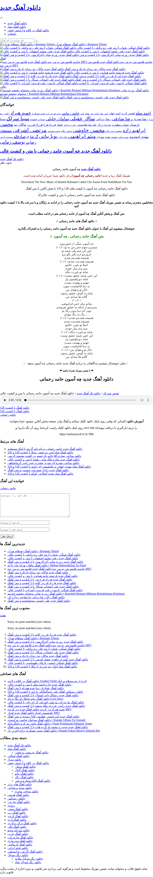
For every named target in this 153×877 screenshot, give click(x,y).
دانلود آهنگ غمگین (18, 756)
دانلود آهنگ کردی (17, 816)
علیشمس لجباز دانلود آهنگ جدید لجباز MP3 (33, 712)
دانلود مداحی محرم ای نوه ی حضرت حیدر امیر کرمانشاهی (43, 463)
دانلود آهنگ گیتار (25, 770)
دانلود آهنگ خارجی (18, 802)
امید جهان (114, 113)
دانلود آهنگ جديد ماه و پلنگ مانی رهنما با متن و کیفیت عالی (43, 459)
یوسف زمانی (12, 141)
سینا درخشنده (37, 119)
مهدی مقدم (111, 137)
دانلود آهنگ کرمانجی (19, 844)
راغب (7, 113)
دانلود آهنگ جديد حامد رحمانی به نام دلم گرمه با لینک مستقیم (44, 448)
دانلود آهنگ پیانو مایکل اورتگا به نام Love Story (35, 698)
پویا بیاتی (48, 136)
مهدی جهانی (123, 137)
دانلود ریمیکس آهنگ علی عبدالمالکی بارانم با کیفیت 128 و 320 (45, 691)
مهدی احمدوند (139, 137)
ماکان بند (20, 125)
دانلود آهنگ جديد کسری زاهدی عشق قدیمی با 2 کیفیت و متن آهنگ (47, 659)
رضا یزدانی (103, 119)
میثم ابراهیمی (82, 136)
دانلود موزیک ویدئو (18, 830)
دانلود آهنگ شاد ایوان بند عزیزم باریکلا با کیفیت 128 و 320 (42, 666)
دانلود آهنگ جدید (17, 23)
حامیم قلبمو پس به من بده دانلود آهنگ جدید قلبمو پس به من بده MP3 (49, 568)
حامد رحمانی (8, 414)
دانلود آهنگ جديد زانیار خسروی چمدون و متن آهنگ (38, 470)
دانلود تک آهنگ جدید (12, 159)
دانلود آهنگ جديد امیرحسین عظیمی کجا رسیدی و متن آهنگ (43, 716)
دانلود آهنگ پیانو (24, 773)
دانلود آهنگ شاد (16, 26)
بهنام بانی (85, 113)
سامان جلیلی (57, 118)
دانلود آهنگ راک (24, 777)
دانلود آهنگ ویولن (25, 766)
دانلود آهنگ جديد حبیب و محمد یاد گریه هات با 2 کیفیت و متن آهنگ (47, 727)
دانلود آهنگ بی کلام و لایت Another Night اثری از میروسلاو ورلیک (47, 681)
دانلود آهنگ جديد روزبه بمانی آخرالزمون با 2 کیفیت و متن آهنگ (45, 561)
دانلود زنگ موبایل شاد (28, 862)
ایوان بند (95, 113)
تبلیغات (11, 33)
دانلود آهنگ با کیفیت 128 (14, 407)
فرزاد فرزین (35, 125)
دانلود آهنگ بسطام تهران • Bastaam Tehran (33, 551)
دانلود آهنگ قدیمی (18, 794)
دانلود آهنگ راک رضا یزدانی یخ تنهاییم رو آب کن (36, 597)
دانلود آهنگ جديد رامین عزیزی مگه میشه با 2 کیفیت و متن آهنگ (46, 705)
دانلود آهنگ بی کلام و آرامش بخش (28, 30)
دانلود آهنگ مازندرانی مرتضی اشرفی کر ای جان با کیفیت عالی (45, 702)
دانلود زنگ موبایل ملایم (29, 858)
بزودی (11, 805)
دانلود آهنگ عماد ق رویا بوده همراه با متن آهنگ (35, 688)
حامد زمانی (70, 113)
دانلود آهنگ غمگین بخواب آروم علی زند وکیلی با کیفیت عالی (43, 554)
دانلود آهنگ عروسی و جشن (31, 752)
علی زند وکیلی (70, 125)
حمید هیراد (21, 112)
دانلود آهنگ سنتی (17, 809)
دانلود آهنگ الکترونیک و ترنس (32, 780)
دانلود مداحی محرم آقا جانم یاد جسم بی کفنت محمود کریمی (44, 456)
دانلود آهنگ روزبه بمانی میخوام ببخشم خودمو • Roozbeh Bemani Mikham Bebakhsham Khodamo (66, 593)
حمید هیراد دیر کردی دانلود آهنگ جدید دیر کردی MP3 (39, 709)
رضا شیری (140, 119)
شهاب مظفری (120, 124)
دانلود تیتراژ (14, 759)
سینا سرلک (17, 118)
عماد (60, 125)
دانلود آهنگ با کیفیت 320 (14, 411)
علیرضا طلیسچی (87, 124)
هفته (3, 615)
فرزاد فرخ (49, 124)
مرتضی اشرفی (30, 130)
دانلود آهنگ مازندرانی (20, 837)
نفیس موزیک (111, 393)
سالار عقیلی (82, 118)
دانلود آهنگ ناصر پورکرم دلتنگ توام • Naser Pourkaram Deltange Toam (49, 723)
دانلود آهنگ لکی (16, 826)
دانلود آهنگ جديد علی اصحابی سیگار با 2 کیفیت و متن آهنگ (43, 586)
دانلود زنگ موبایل (17, 855)
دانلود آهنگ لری (16, 819)
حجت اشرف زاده (53, 114)
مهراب (100, 136)
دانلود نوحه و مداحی (19, 787)
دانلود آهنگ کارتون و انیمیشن (25, 851)
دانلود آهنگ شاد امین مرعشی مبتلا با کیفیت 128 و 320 (40, 452)
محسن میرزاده (114, 131)
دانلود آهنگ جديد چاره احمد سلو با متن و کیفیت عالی (39, 684)
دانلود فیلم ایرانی (17, 848)
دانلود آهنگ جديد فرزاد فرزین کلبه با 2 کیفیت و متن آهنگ (41, 583)
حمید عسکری (39, 113)
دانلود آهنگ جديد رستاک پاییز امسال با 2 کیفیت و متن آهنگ (42, 695)
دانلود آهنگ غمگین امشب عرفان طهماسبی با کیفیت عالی (42, 663)
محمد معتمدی (53, 131)
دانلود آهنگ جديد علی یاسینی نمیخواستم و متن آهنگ (38, 600)
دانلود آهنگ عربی (17, 833)
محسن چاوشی (89, 130)
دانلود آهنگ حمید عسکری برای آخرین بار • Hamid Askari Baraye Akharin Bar (53, 730)
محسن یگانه (66, 131)
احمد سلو (143, 113)
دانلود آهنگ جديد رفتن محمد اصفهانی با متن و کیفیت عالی (42, 558)
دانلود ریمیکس (16, 798)
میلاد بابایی (62, 137)
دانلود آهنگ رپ (16, 812)
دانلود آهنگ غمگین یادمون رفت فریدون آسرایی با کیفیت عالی (44, 590)
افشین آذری (128, 113)
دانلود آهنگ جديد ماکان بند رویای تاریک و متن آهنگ (37, 572)
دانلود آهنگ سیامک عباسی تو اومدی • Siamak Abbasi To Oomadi (46, 720)
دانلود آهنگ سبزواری (19, 841)
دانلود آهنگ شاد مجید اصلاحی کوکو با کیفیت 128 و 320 (40, 473)
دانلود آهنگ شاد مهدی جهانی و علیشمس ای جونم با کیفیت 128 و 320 (49, 466)
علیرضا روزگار (104, 125)
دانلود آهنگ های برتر (19, 784)
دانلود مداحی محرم (26, 791)
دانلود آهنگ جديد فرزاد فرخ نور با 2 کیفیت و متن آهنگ (39, 579)
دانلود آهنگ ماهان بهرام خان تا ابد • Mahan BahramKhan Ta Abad (46, 565)
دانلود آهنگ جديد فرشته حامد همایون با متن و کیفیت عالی (42, 576)
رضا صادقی (122, 118)
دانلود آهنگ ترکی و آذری (22, 823)
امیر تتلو (104, 113)
